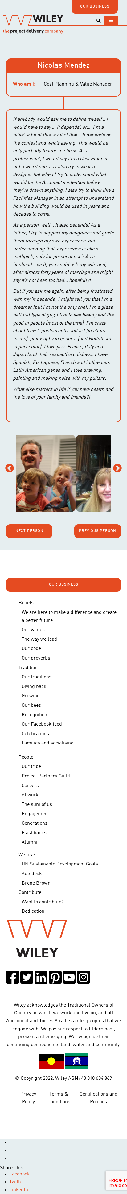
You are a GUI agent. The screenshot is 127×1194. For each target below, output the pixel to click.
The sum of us (37, 804)
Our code (31, 648)
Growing (31, 695)
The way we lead (39, 639)
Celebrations (35, 733)
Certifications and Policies (98, 1098)
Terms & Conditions (58, 1098)
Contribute (29, 892)
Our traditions (36, 677)
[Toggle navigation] (111, 20)
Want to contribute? (43, 902)
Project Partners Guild (46, 776)
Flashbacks (34, 833)
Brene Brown (36, 883)
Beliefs (26, 603)
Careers (30, 785)
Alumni (29, 842)
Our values (33, 629)
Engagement (35, 813)
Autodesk (32, 873)
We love (26, 855)
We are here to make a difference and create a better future (69, 616)
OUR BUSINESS (94, 7)
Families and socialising (48, 743)
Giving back (34, 686)
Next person (29, 531)
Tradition (28, 667)
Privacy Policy (28, 1098)
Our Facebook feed (42, 724)
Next (117, 468)
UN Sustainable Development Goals (60, 864)
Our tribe (31, 766)
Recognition (34, 715)
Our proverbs (36, 658)
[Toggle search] (98, 21)
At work (30, 795)
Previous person (97, 531)
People (25, 757)
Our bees (31, 705)
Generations (34, 823)
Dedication (33, 911)
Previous (9, 468)
